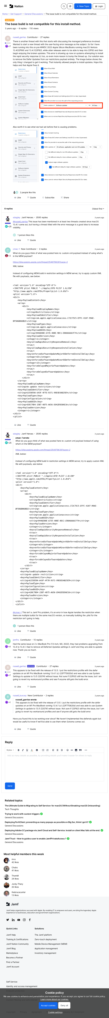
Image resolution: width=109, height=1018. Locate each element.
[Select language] (70, 6)
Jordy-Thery (17, 884)
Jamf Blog (11, 948)
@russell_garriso (20, 221)
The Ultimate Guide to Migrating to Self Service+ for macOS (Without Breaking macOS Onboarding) (52, 805)
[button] (5, 7)
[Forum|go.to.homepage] (16, 6)
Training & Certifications (17, 939)
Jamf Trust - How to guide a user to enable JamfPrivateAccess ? (35, 838)
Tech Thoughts (12, 809)
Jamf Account (12, 966)
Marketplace (12, 953)
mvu (14, 859)
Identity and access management (21, 986)
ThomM (15, 875)
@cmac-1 (17, 612)
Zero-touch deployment (46, 939)
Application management (46, 948)
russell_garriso (19, 37)
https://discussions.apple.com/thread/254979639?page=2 (40, 262)
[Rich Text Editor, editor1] (54, 767)
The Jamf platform (43, 935)
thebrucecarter (19, 892)
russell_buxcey (20, 695)
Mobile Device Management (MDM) (51, 944)
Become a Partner (14, 957)
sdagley (16, 217)
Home (5, 14)
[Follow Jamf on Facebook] (29, 919)
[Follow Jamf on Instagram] (24, 919)
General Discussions (33, 14)
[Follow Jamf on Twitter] (7, 920)
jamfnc (16, 640)
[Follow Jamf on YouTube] (18, 920)
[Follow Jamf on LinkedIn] (13, 919)
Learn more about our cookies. (54, 999)
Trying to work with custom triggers (22, 814)
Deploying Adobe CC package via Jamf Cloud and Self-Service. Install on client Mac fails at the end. (52, 830)
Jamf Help (11, 935)
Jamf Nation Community (17, 944)
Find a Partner (12, 962)
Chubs (15, 867)
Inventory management (45, 953)
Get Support (16, 14)
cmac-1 (16, 249)
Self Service (11, 981)
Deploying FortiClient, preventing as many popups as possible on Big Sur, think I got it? (47, 822)
